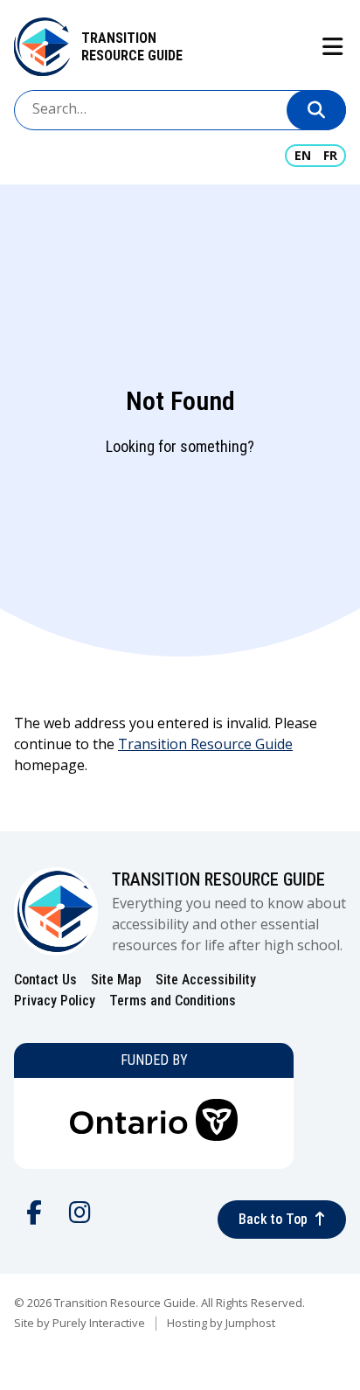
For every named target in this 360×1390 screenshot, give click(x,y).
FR (330, 155)
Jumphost (250, 1323)
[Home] (42, 46)
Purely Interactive (98, 1323)
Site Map (116, 979)
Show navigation (331, 46)
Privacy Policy (54, 1000)
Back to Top (273, 1219)
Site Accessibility (206, 979)
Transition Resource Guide (132, 47)
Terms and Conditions (172, 1000)
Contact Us (45, 979)
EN (302, 155)
